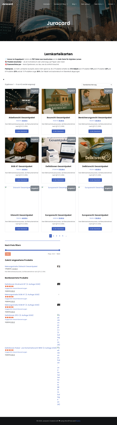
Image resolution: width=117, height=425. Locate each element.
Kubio (78, 421)
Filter (7, 254)
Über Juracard (85, 4)
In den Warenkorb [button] (22, 131)
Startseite (46, 4)
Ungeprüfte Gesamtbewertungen (16, 288)
